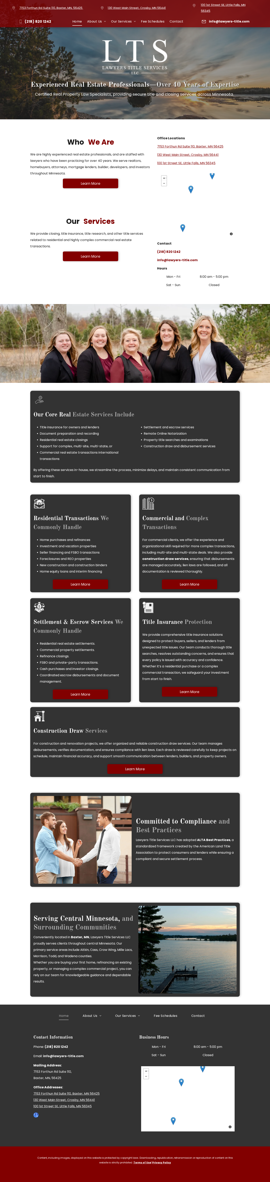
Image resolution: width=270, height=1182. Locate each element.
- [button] (166, 182)
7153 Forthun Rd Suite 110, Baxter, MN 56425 (190, 146)
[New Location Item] (190, 190)
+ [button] (166, 177)
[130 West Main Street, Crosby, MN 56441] (212, 175)
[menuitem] (77, 21)
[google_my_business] (36, 1115)
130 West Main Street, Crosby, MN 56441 (137, 8)
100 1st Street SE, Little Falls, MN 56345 (186, 163)
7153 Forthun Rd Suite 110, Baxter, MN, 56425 (50, 8)
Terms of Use (142, 1162)
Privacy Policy (161, 1162)
